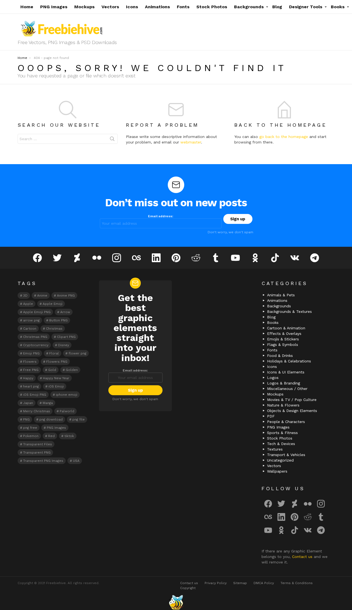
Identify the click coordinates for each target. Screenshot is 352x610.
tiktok (69, 436)
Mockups (84, 6)
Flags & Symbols (282, 344)
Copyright (188, 588)
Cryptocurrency (35, 345)
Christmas (54, 328)
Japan (28, 403)
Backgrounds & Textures (289, 311)
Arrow (65, 312)
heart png (31, 386)
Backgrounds (249, 6)
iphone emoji (66, 395)
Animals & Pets (281, 295)
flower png (77, 353)
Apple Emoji (52, 304)
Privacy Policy (216, 583)
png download (51, 419)
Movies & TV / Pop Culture (292, 399)
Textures (275, 449)
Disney (63, 345)
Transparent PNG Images (43, 461)
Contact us (303, 556)
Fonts (183, 6)
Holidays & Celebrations (289, 361)
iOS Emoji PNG (34, 395)
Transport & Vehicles (286, 454)
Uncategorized (280, 460)
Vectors (110, 6)
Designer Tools (305, 6)
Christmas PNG (35, 337)
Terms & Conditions (296, 583)
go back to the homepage (283, 136)
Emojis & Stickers (283, 339)
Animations (157, 6)
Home (26, 6)
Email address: (160, 216)
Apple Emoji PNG (37, 312)
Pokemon (30, 436)
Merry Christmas (36, 411)
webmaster (190, 142)
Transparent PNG (37, 452)
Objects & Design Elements (292, 410)
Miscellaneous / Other (287, 388)
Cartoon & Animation (286, 328)
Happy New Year (56, 378)
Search (112, 140)
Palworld (67, 411)
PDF (271, 416)
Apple (28, 304)
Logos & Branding (283, 383)
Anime (42, 295)
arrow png (31, 320)
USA (76, 461)
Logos (273, 377)
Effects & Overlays (284, 333)
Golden (72, 370)
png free (30, 428)
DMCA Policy (264, 583)
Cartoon (29, 328)
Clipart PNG (66, 337)
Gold (52, 370)
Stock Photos (211, 6)
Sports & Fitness (282, 432)
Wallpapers (277, 471)
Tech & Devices (281, 443)
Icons (132, 6)
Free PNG (30, 370)
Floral (54, 353)
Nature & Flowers (283, 405)
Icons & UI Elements (285, 372)
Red (51, 436)
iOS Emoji (56, 386)
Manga (48, 403)
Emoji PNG (31, 353)
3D (25, 295)
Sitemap (240, 583)
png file (78, 419)
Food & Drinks (280, 355)
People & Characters (286, 421)
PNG (26, 419)
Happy (28, 378)
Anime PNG (66, 295)
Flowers (30, 362)
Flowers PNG (56, 362)
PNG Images (53, 6)
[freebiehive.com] (176, 602)
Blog (277, 6)
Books (338, 6)
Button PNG (58, 320)
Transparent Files (37, 444)
